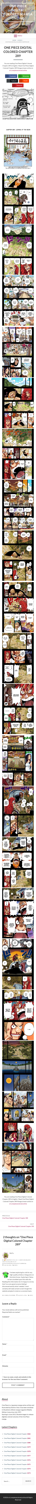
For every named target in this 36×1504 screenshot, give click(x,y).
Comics (20, 40)
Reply (16, 1265)
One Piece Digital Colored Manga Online (18, 12)
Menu (20, 36)
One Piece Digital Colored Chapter (17, 1434)
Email (4, 1355)
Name (4, 1344)
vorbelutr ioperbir (9, 1295)
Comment (6, 1317)
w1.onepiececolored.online (18, 70)
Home (14, 40)
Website (5, 1366)
